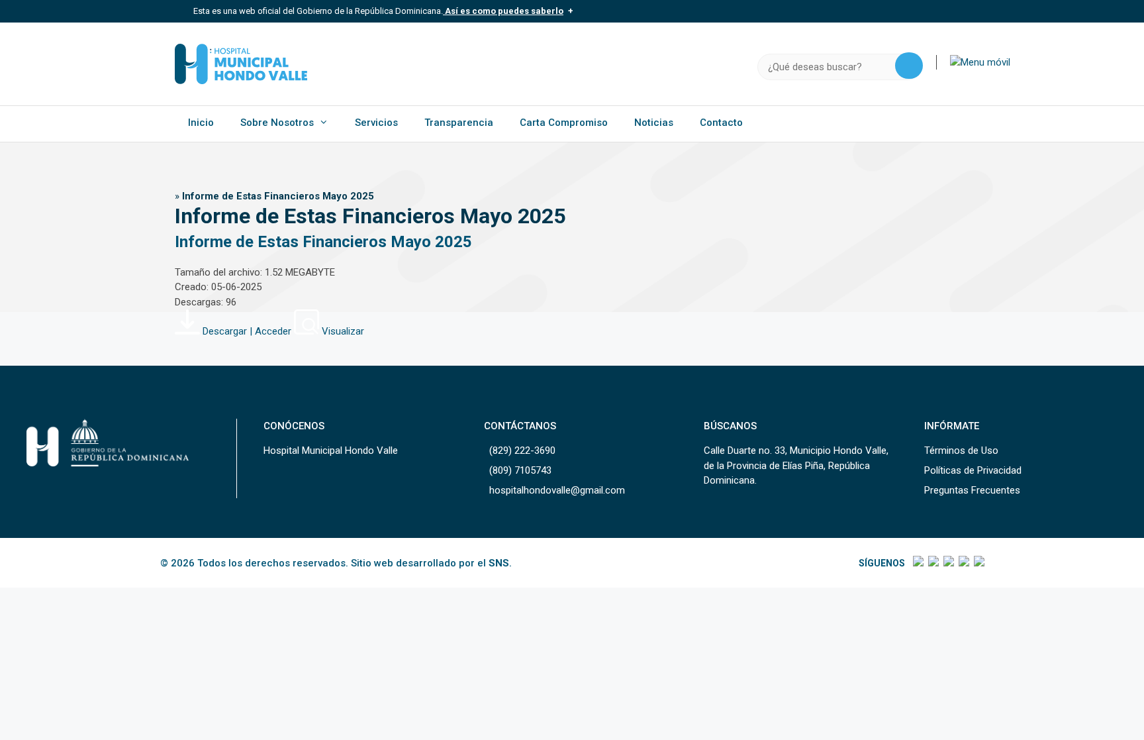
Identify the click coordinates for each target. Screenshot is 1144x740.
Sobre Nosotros (277, 123)
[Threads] (963, 563)
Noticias (653, 123)
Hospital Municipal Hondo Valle (330, 450)
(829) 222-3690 (522, 450)
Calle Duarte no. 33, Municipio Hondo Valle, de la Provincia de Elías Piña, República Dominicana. (796, 465)
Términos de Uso (961, 450)
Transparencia (458, 123)
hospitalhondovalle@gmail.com (557, 490)
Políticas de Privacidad (973, 470)
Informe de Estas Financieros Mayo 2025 (323, 242)
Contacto (721, 123)
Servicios (376, 123)
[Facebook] (917, 563)
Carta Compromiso (564, 123)
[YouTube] (978, 563)
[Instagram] (947, 563)
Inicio (201, 123)
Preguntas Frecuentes (972, 490)
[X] (932, 563)
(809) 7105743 (520, 470)
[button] (980, 62)
